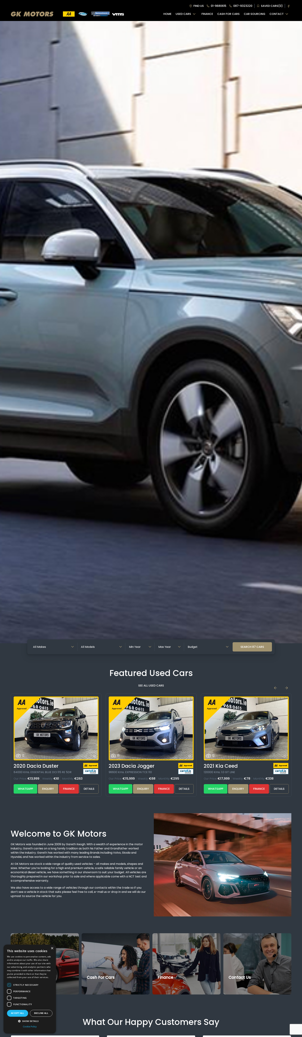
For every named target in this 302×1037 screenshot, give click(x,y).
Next (286, 688)
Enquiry (48, 789)
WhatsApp (25, 789)
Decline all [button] (41, 1013)
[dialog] (29, 989)
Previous (275, 688)
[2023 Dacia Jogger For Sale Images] (56, 728)
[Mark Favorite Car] (94, 756)
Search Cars (252, 647)
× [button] (52, 948)
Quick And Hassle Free (103, 985)
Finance (69, 789)
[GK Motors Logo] (32, 14)
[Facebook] (288, 5)
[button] (29, 1021)
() (272, 6)
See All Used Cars (151, 686)
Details (89, 789)
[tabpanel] (151, 332)
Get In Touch (239, 985)
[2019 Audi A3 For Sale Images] (246, 728)
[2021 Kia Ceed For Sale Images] (151, 728)
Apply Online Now (170, 985)
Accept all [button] (17, 1013)
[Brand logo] (69, 14)
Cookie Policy (30, 1026)
